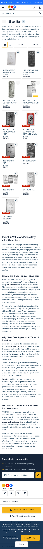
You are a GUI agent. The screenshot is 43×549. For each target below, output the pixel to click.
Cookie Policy (15, 529)
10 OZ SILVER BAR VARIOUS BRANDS (9, 71)
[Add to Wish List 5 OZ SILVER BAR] (36, 173)
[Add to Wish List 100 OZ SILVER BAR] (36, 144)
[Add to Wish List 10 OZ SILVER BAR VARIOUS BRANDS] (18, 52)
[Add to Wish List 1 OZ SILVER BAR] (16, 173)
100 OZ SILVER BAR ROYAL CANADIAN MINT (31, 102)
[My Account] (34, 8)
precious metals (15, 346)
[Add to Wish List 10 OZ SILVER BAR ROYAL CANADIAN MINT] (16, 113)
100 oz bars (11, 285)
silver (35, 257)
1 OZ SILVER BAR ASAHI (8, 162)
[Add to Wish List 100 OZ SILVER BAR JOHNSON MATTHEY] (18, 83)
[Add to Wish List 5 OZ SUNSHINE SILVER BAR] (16, 200)
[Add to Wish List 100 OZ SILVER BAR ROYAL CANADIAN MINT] (38, 83)
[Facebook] (5, 493)
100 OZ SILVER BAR (29, 161)
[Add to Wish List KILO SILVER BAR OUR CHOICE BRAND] (38, 52)
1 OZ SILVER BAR (8, 190)
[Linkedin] (18, 493)
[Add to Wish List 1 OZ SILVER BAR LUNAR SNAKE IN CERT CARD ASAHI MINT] (36, 113)
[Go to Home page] (18, 8)
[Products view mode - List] (10, 44)
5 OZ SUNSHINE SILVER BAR (8, 218)
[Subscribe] (38, 475)
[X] (25, 493)
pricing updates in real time (12, 422)
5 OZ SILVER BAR (29, 190)
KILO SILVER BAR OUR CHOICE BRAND (30, 71)
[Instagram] (11, 493)
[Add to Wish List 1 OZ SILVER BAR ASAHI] (16, 144)
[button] (5, 44)
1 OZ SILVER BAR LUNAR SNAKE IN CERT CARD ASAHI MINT (29, 132)
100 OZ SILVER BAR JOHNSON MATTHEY (10, 102)
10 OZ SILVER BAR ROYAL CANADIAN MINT (9, 132)
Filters (20, 45)
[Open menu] (3, 8)
